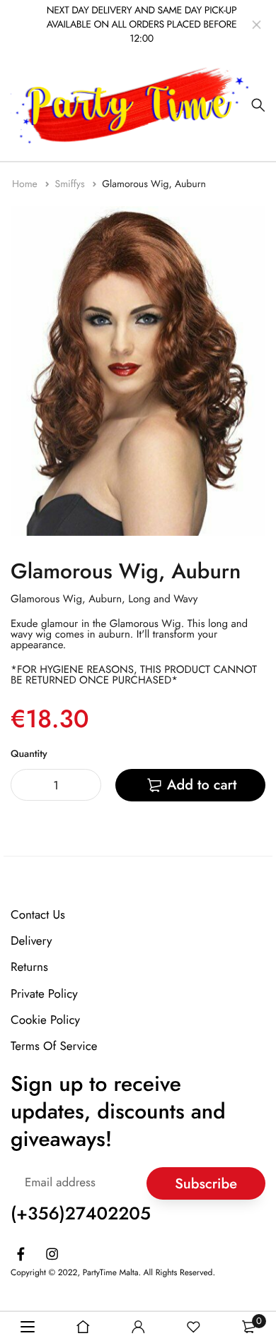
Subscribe (206, 1183)
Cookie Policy (45, 1019)
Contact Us (38, 915)
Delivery (31, 941)
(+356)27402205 (81, 1213)
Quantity (29, 754)
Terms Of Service (54, 1046)
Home (26, 184)
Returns (29, 967)
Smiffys (70, 184)
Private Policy (44, 993)
